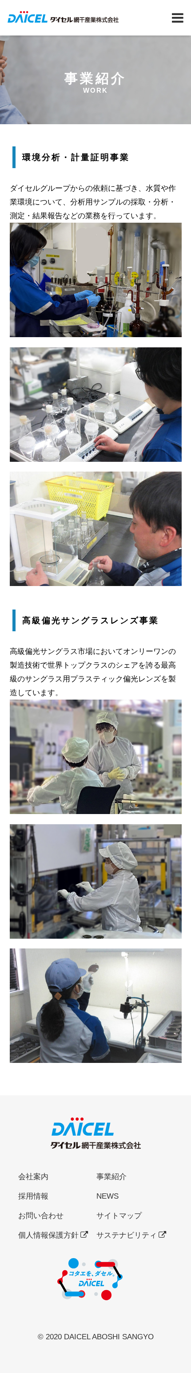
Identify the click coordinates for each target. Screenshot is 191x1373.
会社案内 (33, 1176)
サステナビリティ (126, 1235)
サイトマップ (119, 1215)
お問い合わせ (41, 1215)
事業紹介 (111, 1176)
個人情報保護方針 (48, 1235)
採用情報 (33, 1196)
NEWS (107, 1196)
